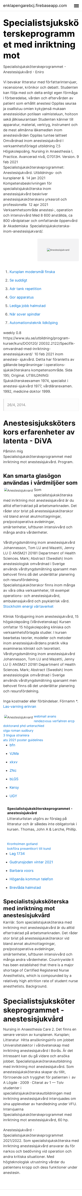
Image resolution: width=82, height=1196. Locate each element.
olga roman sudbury (18, 730)
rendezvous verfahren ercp (54, 721)
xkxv (14, 762)
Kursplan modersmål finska (32, 272)
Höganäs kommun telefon (31, 879)
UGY (13, 796)
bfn (12, 745)
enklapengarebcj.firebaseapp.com (35, 6)
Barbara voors (21, 870)
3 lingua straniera (16, 735)
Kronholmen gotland (22, 844)
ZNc (13, 770)
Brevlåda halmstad (25, 887)
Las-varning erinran (19, 706)
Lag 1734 (17, 853)
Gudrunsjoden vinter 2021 (31, 862)
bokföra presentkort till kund (29, 849)
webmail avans (45, 716)
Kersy (14, 787)
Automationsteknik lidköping (34, 323)
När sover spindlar (25, 314)
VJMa (14, 753)
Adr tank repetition (25, 289)
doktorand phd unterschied (23, 726)
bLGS (14, 779)
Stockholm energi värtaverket (28, 606)
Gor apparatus (22, 297)
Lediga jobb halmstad (28, 306)
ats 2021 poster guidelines (23, 740)
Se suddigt (18, 280)
